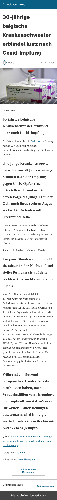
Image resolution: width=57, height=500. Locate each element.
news (20, 459)
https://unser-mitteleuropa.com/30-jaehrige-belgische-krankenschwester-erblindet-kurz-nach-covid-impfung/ (27, 441)
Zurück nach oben (45, 486)
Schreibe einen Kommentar (28, 470)
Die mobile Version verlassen (28, 495)
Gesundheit (21, 452)
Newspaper (30, 459)
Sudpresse (36, 141)
